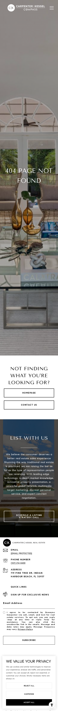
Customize (29, 694)
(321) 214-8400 (18, 563)
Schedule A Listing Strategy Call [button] (29, 516)
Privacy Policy (25, 629)
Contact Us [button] (29, 405)
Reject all (29, 685)
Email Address (12, 603)
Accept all (29, 702)
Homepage (29, 393)
